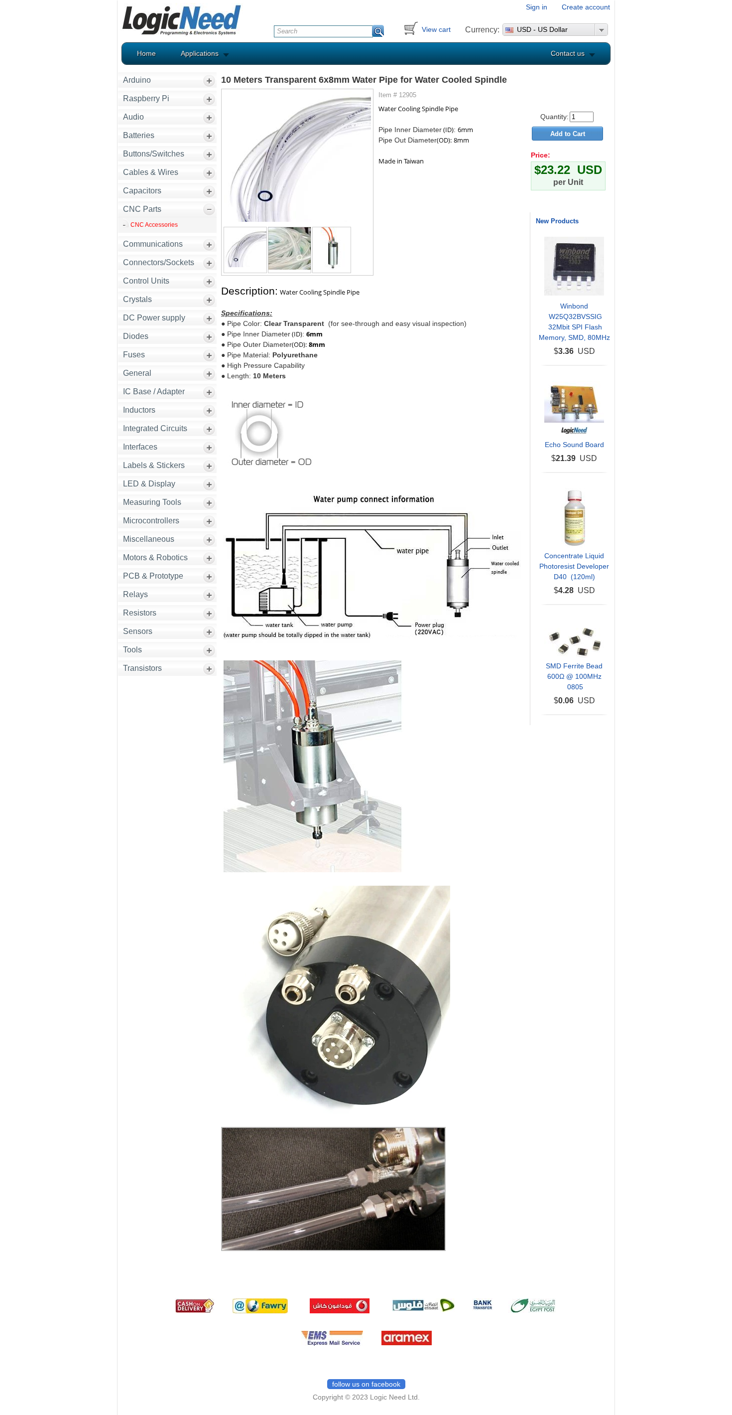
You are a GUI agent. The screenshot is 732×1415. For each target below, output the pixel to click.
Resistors (139, 613)
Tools (132, 649)
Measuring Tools (152, 502)
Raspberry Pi (146, 98)
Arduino (137, 80)
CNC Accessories (154, 224)
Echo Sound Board (574, 445)
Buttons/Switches (153, 154)
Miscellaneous (148, 539)
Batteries (138, 135)
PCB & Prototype (153, 576)
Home (146, 53)
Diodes (135, 336)
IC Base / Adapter (154, 391)
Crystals (137, 299)
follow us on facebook (366, 1384)
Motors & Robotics (155, 557)
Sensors (137, 631)
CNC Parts (142, 209)
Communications (153, 244)
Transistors (142, 668)
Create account (586, 7)
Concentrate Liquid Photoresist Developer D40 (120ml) (574, 566)
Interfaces (140, 447)
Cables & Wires (150, 172)
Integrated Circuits (155, 428)
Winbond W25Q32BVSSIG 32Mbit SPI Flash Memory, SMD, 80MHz (574, 321)
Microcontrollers (151, 520)
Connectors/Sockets (158, 262)
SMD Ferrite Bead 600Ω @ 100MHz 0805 (574, 676)
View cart (436, 29)
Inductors (139, 410)
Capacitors (142, 190)
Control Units (146, 281)
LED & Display (149, 483)
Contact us (568, 53)
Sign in (536, 7)
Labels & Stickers (154, 465)
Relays (135, 594)
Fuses (134, 354)
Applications (200, 53)
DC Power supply (154, 318)
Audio (133, 117)
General (137, 373)
